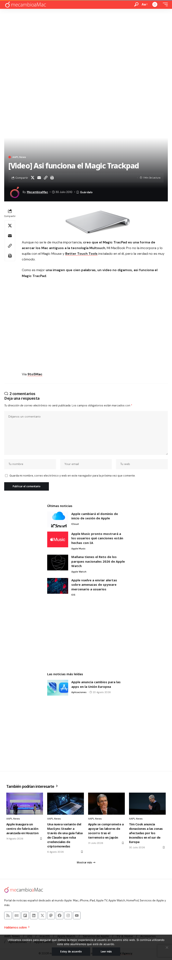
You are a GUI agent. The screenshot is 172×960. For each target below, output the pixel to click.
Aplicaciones (78, 692)
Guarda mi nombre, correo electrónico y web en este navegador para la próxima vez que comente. (72, 475)
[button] (136, 4)
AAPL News (19, 157)
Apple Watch (78, 571)
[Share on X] (32, 177)
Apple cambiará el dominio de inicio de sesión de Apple (94, 516)
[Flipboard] (25, 915)
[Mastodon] (51, 915)
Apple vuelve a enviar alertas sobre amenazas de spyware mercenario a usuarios (94, 584)
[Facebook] (59, 915)
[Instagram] (68, 915)
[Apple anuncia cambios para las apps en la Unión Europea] (57, 688)
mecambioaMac (37, 192)
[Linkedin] (34, 915)
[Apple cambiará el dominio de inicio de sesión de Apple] (57, 519)
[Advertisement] (86, 40)
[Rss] (8, 915)
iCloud (75, 524)
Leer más (106, 951)
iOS (73, 594)
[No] (167, 947)
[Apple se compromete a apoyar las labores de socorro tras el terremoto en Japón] (106, 804)
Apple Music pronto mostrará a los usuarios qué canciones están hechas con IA (97, 538)
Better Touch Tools (81, 253)
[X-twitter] (42, 915)
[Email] (39, 177)
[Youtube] (77, 915)
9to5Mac (34, 374)
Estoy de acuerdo (71, 951)
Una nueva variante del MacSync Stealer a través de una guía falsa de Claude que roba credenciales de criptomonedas (65, 835)
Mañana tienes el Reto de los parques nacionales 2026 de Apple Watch (98, 561)
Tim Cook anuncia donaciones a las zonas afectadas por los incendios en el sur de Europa (146, 833)
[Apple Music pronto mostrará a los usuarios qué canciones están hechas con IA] (57, 539)
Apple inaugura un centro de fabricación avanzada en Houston (22, 828)
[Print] (52, 177)
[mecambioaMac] (25, 4)
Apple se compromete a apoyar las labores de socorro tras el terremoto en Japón (106, 830)
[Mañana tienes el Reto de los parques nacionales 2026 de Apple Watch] (57, 562)
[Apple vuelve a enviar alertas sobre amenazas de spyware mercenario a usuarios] (57, 586)
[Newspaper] (16, 915)
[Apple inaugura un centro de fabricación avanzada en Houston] (24, 804)
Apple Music (78, 548)
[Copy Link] (45, 177)
